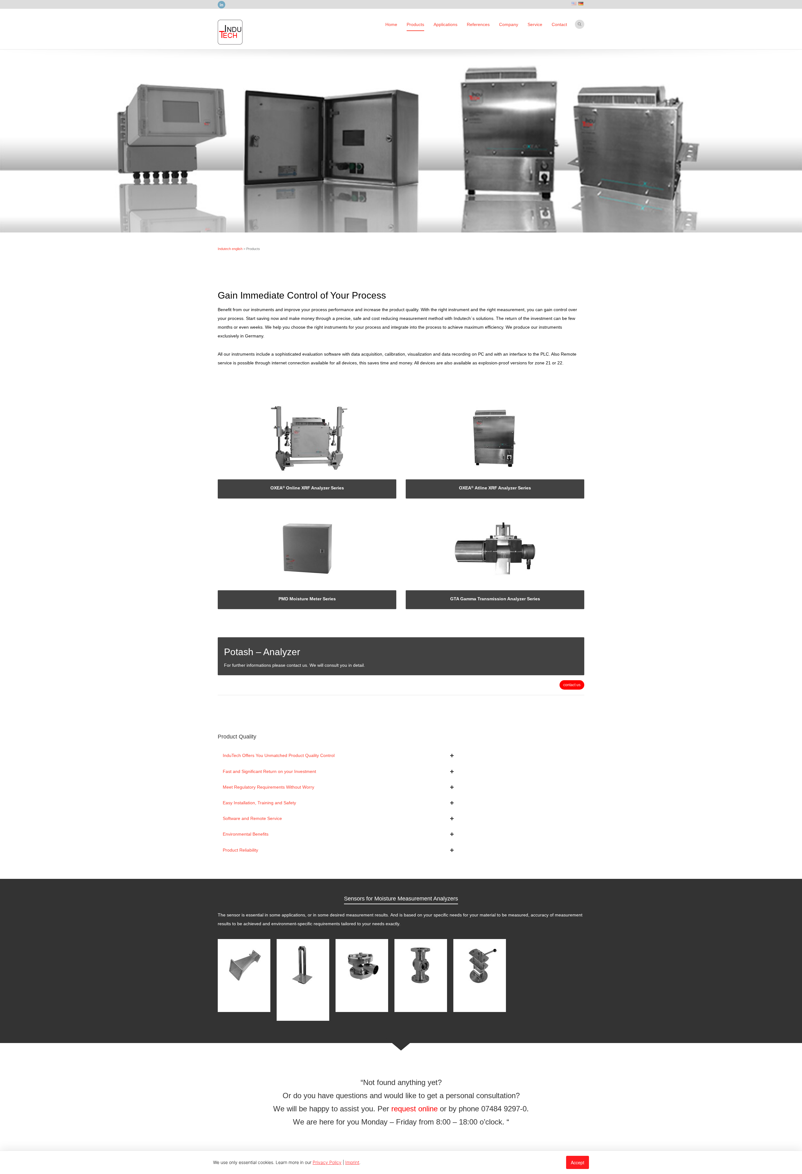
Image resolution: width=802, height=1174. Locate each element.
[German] (580, 3)
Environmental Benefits (245, 834)
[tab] (338, 755)
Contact (559, 24)
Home (391, 24)
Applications (445, 24)
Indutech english (230, 249)
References (478, 24)
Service (535, 24)
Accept (577, 1162)
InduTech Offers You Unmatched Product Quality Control (279, 755)
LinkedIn (221, 4)
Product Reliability (240, 850)
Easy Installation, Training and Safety (259, 802)
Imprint (352, 1162)
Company (508, 24)
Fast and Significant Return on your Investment (269, 771)
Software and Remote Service (252, 818)
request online (414, 1108)
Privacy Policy (327, 1162)
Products (415, 24)
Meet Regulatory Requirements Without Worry (268, 787)
